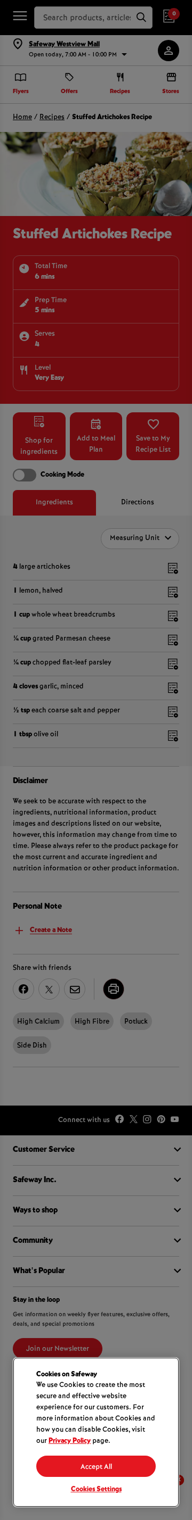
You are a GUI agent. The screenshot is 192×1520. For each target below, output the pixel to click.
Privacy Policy (70, 1441)
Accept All (96, 1467)
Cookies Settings (96, 1489)
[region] (96, 1432)
